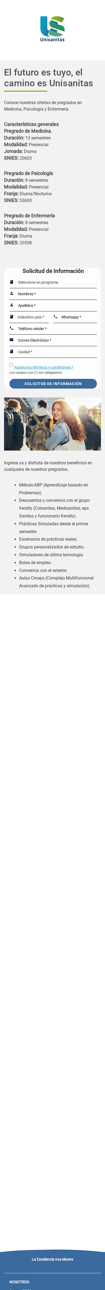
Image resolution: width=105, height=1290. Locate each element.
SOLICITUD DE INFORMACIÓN (53, 384)
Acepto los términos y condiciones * (43, 367)
